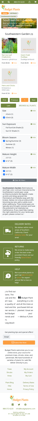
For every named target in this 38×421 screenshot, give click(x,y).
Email (6, 324)
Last (8, 105)
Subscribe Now (20, 330)
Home (5, 13)
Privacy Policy (28, 377)
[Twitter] (19, 392)
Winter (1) (10, 147)
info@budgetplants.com (25, 396)
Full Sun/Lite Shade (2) (14, 127)
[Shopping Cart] (35, 2)
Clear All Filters (19, 180)
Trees (9, 356)
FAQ (9, 373)
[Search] (9, 2)
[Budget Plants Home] (10, 8)
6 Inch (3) (9, 117)
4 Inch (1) (9, 114)
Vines (9, 363)
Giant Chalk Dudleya (25, 56)
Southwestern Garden (8, 16)
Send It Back (26, 257)
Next (33, 100)
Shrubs (9, 360)
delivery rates (20, 235)
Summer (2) (10, 144)
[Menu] (3, 2)
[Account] (29, 2)
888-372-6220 (27, 275)
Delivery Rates (28, 370)
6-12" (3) (9, 161)
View (15, 63)
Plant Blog (9, 370)
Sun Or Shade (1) (12, 131)
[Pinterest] (25, 392)
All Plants (13, 13)
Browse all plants (27, 105)
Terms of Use (28, 373)
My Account (28, 356)
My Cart (28, 363)
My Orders (28, 360)
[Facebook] (12, 392)
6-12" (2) (9, 174)
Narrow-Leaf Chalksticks (7, 56)
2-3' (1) (8, 158)
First (4, 100)
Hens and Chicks (8, 85)
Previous (14, 100)
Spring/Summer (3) (13, 141)
